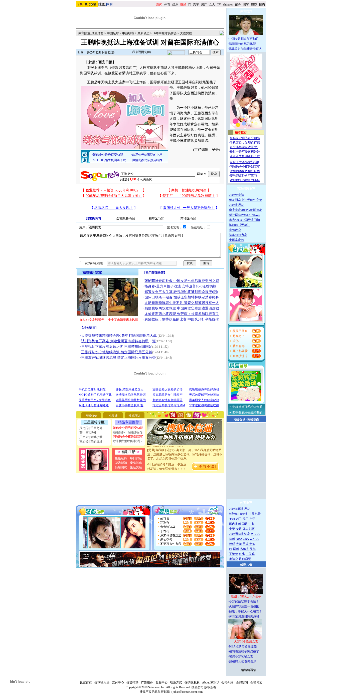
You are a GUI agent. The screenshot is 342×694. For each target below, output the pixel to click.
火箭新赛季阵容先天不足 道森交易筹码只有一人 (181, 303)
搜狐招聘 (132, 682)
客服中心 (161, 682)
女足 (239, 529)
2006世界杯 (236, 205)
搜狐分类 (239, 420)
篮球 (232, 539)
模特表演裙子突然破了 (244, 651)
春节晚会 (235, 230)
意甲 (252, 519)
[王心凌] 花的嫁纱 (90, 441)
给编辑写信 (248, 670)
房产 (204, 4)
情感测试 (121, 467)
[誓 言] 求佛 (87, 432)
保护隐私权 (192, 682)
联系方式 (176, 682)
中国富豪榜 (236, 240)
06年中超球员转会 (165, 33)
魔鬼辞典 (136, 463)
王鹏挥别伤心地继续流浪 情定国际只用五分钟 (116, 352)
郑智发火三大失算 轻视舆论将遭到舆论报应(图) (181, 292)
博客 (246, 4)
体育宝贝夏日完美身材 (244, 616)
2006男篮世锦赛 (239, 534)
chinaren (228, 4)
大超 (239, 544)
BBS (254, 4)
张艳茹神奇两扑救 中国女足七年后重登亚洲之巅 (181, 281)
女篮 (252, 544)
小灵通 (113, 416)
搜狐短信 (91, 416)
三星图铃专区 (94, 422)
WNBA (254, 539)
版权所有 (210, 687)
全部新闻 (242, 682)
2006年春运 (236, 195)
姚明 (232, 544)
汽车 (196, 4)
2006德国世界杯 (239, 509)
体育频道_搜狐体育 (91, 33)
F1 (230, 549)
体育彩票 (249, 529)
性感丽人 (135, 416)
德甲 (246, 519)
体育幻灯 (246, 11)
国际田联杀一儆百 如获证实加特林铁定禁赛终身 (181, 297)
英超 (232, 519)
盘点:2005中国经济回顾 (244, 220)
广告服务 (147, 682)
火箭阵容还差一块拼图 (244, 606)
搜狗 (262, 4)
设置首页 (86, 682)
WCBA (255, 534)
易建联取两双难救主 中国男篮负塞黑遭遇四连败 (181, 308)
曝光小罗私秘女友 (241, 656)
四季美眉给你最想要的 (247, 412)
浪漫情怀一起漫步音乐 (128, 432)
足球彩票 (245, 559)
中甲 (232, 529)
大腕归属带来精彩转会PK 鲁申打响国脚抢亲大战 (119, 335)
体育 (167, 4)
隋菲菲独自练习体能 (242, 44)
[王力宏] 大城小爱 (90, 437)
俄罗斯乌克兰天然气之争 (245, 200)
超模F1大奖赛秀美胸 (242, 661)
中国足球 (113, 33)
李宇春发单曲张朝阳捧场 (245, 210)
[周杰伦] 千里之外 (90, 428)
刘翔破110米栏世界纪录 (245, 514)
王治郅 (233, 554)
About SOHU (210, 682)
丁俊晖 (250, 554)
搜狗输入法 (101, 682)
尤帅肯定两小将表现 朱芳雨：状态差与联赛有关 (181, 314)
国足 (245, 524)
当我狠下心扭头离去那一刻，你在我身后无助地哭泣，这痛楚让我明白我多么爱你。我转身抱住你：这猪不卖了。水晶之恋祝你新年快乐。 (184, 451)
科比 (242, 554)
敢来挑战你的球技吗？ (128, 441)
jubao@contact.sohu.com (188, 691)
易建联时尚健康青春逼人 (245, 49)
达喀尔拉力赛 (238, 235)
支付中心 (118, 682)
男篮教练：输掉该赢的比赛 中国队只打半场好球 (181, 319)
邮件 (238, 4)
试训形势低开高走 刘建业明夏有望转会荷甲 (115, 341)
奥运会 (233, 559)
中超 (252, 524)
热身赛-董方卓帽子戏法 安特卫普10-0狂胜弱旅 (180, 286)
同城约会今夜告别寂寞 (128, 436)
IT (189, 4)
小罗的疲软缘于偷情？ (244, 601)
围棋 (253, 549)
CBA (246, 539)
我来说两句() (141, 52)
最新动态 (143, 33)
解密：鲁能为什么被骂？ (245, 611)
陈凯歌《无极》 (239, 225)
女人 (212, 4)
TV (219, 4)
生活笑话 (136, 467)
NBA (239, 539)
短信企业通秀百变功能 (128, 428)
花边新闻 (121, 463)
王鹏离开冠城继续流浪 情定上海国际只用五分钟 (118, 358)
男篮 (246, 544)
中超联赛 (128, 33)
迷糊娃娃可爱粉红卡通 (247, 407)
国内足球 (235, 524)
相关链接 (89, 327)
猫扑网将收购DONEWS (244, 215)
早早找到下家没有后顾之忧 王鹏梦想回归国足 (116, 347)
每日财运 (136, 458)
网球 (236, 549)
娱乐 (175, 4)
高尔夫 (244, 549)
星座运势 (121, 458)
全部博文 (256, 682)
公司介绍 (227, 682)
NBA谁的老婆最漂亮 (243, 646)
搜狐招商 (253, 420)
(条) (125, 218)
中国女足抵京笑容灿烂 (244, 39)
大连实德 (186, 33)
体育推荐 (246, 502)
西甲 (239, 519)
